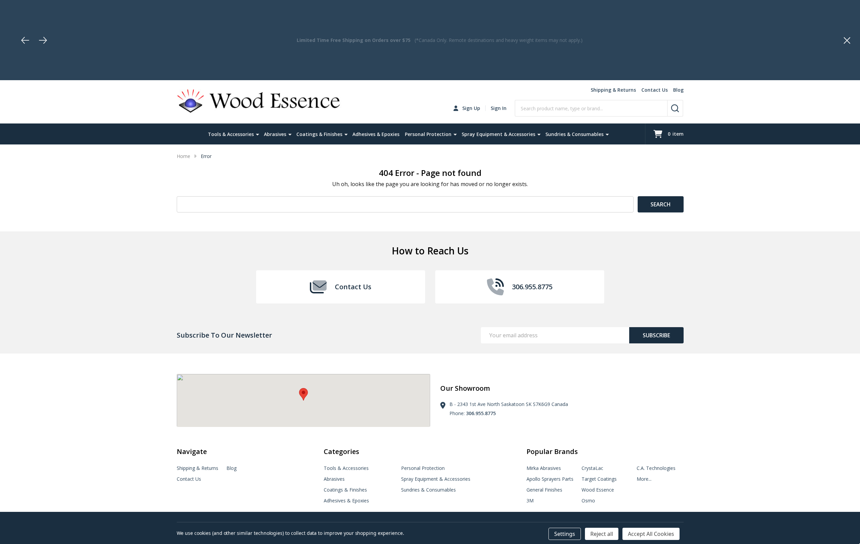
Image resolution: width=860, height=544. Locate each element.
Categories (341, 451)
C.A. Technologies (656, 468)
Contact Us (654, 90)
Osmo (588, 500)
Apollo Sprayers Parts (549, 479)
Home (183, 156)
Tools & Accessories (231, 134)
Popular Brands (552, 451)
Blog (678, 90)
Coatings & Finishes (319, 134)
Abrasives (275, 134)
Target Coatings (599, 479)
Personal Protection (428, 134)
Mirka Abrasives (543, 468)
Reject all (601, 534)
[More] (257, 134)
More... (644, 479)
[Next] (43, 40)
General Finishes (544, 489)
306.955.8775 (481, 413)
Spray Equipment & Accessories (498, 134)
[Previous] (25, 40)
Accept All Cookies (651, 534)
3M (530, 500)
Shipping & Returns (613, 90)
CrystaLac (592, 468)
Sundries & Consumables (574, 134)
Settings (564, 534)
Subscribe (656, 335)
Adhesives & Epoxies (375, 134)
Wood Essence (598, 489)
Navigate (192, 451)
